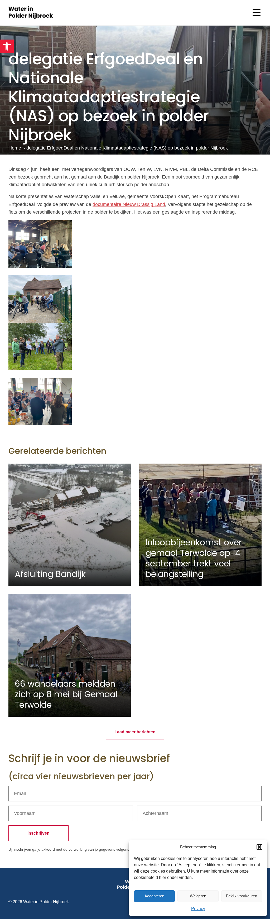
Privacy (198, 908)
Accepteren (154, 896)
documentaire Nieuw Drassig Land (129, 204)
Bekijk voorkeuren (241, 896)
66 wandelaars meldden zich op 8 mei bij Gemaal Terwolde (66, 694)
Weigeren (198, 896)
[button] (7, 46)
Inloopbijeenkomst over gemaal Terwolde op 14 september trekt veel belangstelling (194, 558)
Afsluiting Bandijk (50, 574)
